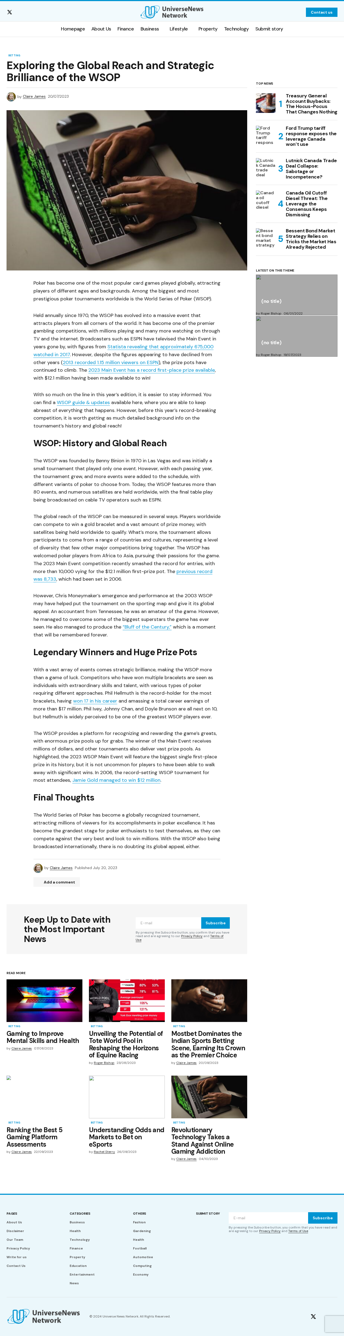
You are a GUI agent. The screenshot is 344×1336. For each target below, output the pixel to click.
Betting (14, 55)
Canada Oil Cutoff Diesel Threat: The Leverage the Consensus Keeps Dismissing (307, 203)
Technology (80, 1240)
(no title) (271, 301)
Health (75, 1231)
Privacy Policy (192, 936)
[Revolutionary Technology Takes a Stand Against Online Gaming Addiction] (209, 1097)
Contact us (322, 12)
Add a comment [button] (59, 882)
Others (139, 1213)
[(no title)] (296, 295)
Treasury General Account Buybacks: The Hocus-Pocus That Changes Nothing (311, 104)
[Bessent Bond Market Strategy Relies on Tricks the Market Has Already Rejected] (265, 238)
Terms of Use (298, 1231)
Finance (76, 1248)
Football (140, 1248)
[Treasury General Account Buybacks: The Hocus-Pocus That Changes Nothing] (265, 103)
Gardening (142, 1231)
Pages (12, 1213)
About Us (14, 1222)
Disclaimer (15, 1231)
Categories (80, 1213)
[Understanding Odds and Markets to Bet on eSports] (127, 1097)
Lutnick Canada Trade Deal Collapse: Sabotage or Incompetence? (311, 169)
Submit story (208, 1213)
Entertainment (82, 1274)
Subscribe (216, 923)
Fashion (139, 1222)
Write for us (17, 1257)
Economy (140, 1274)
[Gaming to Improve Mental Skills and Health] (44, 1000)
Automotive (143, 1257)
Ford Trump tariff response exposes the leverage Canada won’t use (311, 136)
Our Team (15, 1240)
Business (77, 1222)
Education (78, 1266)
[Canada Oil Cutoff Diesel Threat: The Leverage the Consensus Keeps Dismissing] (265, 200)
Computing (142, 1266)
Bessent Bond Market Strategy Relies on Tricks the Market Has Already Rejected (311, 239)
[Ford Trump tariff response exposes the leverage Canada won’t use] (265, 135)
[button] (298, 12)
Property (77, 1257)
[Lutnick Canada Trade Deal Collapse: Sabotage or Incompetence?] (265, 168)
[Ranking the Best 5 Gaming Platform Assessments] (44, 1097)
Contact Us (16, 1266)
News (74, 1283)
